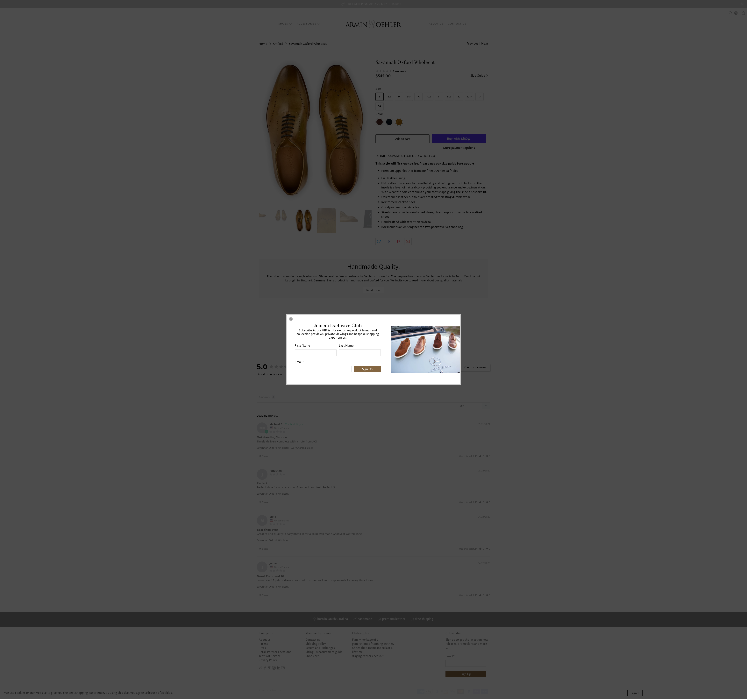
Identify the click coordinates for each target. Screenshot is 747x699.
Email (299, 362)
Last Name (346, 346)
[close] (291, 319)
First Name (302, 346)
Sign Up (367, 369)
